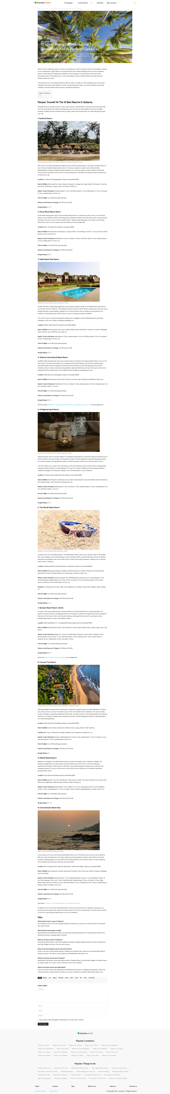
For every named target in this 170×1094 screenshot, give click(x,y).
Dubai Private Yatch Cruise (119, 1068)
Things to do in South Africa (79, 1052)
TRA (81, 977)
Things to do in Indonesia (109, 1055)
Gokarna (55, 977)
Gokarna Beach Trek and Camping (55, 657)
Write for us (92, 1086)
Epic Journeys (111, 3)
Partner (55, 1086)
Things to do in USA (43, 1045)
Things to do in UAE (111, 1052)
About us (113, 1086)
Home (39, 8)
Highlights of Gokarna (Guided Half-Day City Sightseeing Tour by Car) (69, 404)
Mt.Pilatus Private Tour (44, 1068)
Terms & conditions (40, 1091)
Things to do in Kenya (44, 1052)
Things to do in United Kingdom (80, 1048)
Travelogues (68, 3)
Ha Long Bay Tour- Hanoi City (97, 1078)
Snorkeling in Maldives (67, 1071)
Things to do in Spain (62, 1048)
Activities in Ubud (75, 1075)
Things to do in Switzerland (45, 1048)
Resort (71, 977)
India (47, 8)
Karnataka (61, 977)
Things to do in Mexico (75, 1045)
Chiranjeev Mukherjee (47, 59)
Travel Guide (91, 977)
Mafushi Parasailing (103, 1071)
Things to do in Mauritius (60, 1052)
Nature (66, 977)
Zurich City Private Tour (61, 1068)
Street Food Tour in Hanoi (78, 1078)
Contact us (133, 1086)
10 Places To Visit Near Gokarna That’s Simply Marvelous (62, 903)
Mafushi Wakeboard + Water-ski (85, 1071)
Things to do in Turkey (96, 1052)
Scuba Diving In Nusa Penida (112, 1075)
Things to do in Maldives (61, 1055)
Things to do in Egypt (116, 1048)
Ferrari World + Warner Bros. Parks (47, 1071)
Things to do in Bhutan (44, 1055)
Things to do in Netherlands (109, 1045)
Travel (85, 977)
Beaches (45, 977)
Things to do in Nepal (77, 1055)
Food (50, 977)
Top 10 (76, 977)
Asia (43, 8)
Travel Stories (83, 3)
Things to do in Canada (58, 1045)
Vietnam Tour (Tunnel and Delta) (118, 1078)
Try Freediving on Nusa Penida (92, 1075)
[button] (135, 3)
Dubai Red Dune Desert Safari (79, 1068)
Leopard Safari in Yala (44, 1075)
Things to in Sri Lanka (92, 1055)
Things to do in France (91, 1045)
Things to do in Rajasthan (100, 1048)
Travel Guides (47, 40)
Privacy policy (53, 1091)
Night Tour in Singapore (44, 1078)
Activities (100, 3)
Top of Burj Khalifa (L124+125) (99, 1068)
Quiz (72, 1086)
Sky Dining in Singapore (60, 1078)
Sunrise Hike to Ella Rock (60, 1075)
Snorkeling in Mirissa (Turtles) (120, 1071)
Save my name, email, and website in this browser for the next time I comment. (62, 1019)
